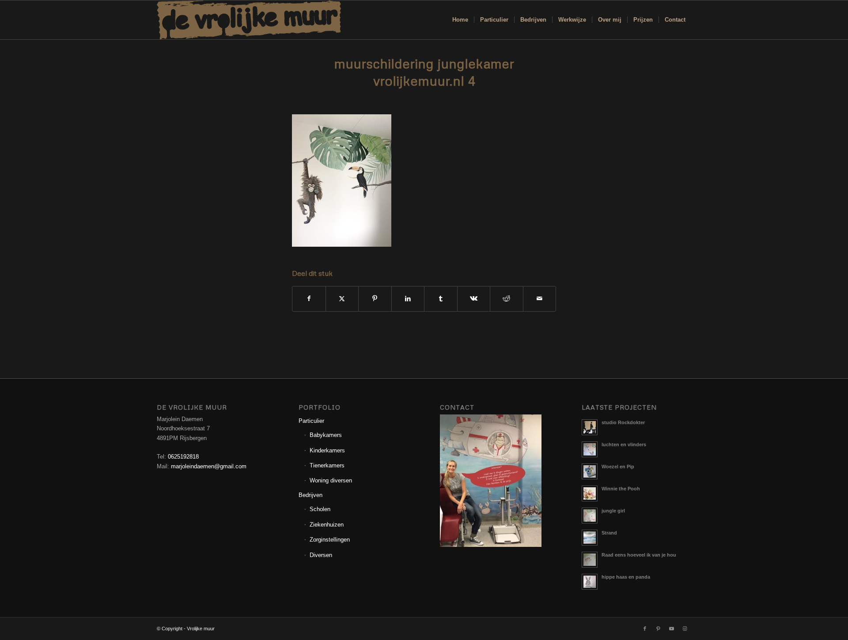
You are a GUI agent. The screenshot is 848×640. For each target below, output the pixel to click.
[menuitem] (460, 19)
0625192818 (183, 456)
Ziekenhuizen (327, 524)
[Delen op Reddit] (506, 298)
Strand (609, 532)
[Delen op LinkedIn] (408, 298)
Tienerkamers (327, 465)
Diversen (321, 555)
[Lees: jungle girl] (590, 515)
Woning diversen (331, 480)
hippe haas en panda (626, 577)
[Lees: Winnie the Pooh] (590, 493)
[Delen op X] (342, 298)
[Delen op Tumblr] (440, 298)
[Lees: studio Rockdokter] (590, 427)
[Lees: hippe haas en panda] (590, 582)
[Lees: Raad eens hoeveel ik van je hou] (590, 560)
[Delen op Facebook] (309, 298)
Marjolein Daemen (456, 98)
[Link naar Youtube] (671, 628)
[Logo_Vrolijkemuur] (249, 19)
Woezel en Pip (618, 466)
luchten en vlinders (624, 444)
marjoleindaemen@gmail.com (208, 466)
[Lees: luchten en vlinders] (590, 449)
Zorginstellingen (330, 539)
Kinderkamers (327, 450)
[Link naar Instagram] (684, 628)
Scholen (320, 509)
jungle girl (613, 510)
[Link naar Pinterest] (658, 628)
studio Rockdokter (623, 422)
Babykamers (326, 435)
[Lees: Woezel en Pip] (590, 471)
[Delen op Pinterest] (375, 298)
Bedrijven (310, 495)
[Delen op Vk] (474, 298)
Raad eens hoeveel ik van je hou (639, 554)
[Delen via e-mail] (539, 298)
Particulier (311, 421)
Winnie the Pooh (621, 488)
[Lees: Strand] (590, 538)
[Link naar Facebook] (644, 628)
